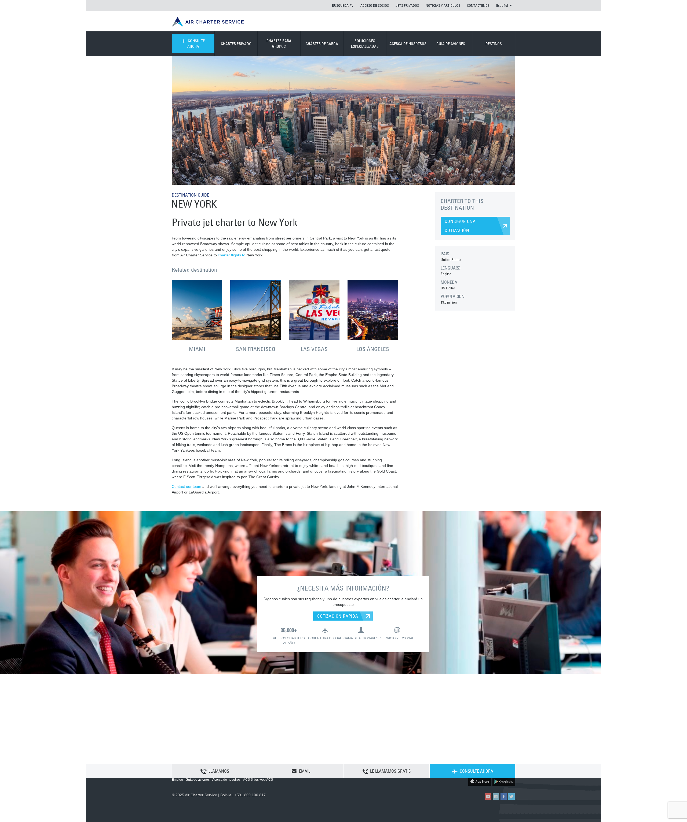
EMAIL (304, 771)
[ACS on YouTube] (488, 796)
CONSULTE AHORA (196, 43)
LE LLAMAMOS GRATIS (390, 771)
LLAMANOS (219, 771)
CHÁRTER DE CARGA (322, 43)
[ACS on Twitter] (511, 796)
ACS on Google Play (503, 781)
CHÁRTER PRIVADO (236, 43)
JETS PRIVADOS (407, 5)
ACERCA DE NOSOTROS (407, 43)
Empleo (177, 780)
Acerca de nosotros (226, 780)
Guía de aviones (198, 780)
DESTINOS (493, 43)
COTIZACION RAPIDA (337, 616)
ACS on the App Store (479, 781)
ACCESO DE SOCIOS (374, 5)
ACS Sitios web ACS (258, 780)
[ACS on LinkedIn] (496, 796)
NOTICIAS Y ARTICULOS (443, 5)
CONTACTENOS (478, 5)
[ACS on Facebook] (503, 796)
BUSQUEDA (340, 5)
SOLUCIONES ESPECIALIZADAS (365, 43)
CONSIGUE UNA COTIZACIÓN (460, 226)
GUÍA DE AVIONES (450, 43)
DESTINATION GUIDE (190, 195)
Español (502, 5)
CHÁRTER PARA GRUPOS (278, 43)
